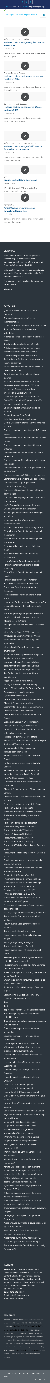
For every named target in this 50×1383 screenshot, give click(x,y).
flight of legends (15, 1337)
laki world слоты (24, 1354)
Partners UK (9, 205)
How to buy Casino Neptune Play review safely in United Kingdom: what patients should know (25, 606)
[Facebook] (22, 2)
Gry (5, 177)
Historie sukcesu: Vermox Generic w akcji (22, 595)
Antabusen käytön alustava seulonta (20, 351)
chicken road (9, 1323)
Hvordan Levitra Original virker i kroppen (21, 617)
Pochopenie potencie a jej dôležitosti (21, 823)
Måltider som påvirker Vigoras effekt (20, 737)
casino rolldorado (16, 1343)
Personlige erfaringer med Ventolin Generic (23, 804)
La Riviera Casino (31, 1343)
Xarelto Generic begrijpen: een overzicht (22, 1167)
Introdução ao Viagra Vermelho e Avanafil (22, 636)
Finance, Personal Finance (14, 73)
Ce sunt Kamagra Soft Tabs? (17, 415)
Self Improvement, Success (15, 104)
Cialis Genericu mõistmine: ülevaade (20, 419)
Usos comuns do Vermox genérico (19, 1084)
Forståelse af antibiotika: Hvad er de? (21, 583)
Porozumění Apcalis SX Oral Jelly (18, 830)
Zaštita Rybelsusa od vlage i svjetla (20, 1178)
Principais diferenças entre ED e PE (19, 890)
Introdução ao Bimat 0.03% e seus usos (22, 632)
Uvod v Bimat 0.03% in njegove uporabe (22, 1092)
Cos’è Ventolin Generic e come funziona (22, 505)
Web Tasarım (37, 1373)
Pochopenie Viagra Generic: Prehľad (20, 826)
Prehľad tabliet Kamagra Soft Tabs (19, 875)
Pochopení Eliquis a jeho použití (18, 808)
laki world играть (37, 1319)
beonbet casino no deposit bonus (17, 1319)
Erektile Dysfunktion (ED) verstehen (20, 509)
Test (6, 1002)
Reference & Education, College (17, 39)
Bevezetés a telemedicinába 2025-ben (21, 381)
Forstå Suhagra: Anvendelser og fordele (22, 561)
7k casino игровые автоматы (25, 1323)
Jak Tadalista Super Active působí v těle (22, 669)
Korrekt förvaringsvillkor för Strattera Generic (24, 688)
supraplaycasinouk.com (31, 1347)
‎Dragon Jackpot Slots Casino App (20, 180)
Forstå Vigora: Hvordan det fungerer (20, 580)
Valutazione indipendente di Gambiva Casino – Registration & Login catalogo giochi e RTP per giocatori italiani (25, 1114)
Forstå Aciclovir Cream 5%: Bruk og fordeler (23, 527)
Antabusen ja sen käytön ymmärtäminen (22, 344)
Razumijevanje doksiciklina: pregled (19, 931)
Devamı (8, 289)
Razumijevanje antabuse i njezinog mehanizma (25, 912)
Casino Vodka (30, 1340)
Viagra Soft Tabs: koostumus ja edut (20, 1122)
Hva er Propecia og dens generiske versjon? (23, 613)
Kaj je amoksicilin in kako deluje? (18, 681)
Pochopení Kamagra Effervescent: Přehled (23, 811)
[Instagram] (30, 2)
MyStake (25, 1337)
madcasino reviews (27, 1350)
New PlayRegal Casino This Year (18, 778)
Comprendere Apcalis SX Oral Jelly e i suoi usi (24, 475)
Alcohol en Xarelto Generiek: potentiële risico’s (25, 325)
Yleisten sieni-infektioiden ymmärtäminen (23, 1174)
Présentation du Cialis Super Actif (19, 886)
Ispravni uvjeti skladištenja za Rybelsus (21, 662)
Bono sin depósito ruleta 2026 (26, 1333)
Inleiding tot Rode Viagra (15, 621)
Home (6, 598)
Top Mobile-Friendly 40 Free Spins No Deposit (25, 1010)
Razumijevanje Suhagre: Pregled (18, 942)
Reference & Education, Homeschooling (20, 143)
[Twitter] (26, 2)
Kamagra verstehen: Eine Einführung (20, 684)
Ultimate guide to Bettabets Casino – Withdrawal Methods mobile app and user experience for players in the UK (23, 1047)
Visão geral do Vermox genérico (18, 1129)
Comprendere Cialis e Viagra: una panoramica (24, 479)
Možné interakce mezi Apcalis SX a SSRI (21, 770)
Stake (11, 1333)
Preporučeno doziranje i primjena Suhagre (22, 879)
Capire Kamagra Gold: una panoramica (21, 396)
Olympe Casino (19, 1340)
